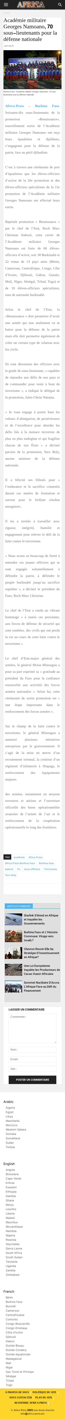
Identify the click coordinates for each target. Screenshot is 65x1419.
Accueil (6, 13)
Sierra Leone (14, 1249)
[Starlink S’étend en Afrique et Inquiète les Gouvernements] (13, 919)
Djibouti (11, 1337)
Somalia (11, 1134)
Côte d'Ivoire (14, 1333)
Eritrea (10, 1183)
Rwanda (11, 1240)
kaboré (9, 869)
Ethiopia (11, 1192)
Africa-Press (14, 106)
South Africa (14, 1253)
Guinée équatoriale (18, 1354)
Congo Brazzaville (18, 1324)
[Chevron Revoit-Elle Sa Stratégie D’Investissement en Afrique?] (13, 953)
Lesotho (11, 1209)
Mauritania (12, 1121)
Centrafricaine (15, 1315)
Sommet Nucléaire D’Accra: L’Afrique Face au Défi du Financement (42, 986)
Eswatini (11, 1187)
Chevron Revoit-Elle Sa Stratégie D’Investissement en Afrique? (41, 953)
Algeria (10, 1108)
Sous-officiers (32, 869)
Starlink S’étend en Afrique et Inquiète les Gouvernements (41, 919)
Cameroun (12, 1311)
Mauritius (12, 1222)
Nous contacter (20, 1397)
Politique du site (44, 1392)
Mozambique (14, 1227)
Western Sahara (16, 1130)
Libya (9, 1117)
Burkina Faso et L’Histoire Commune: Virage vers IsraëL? (41, 936)
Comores (12, 1319)
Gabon (10, 1341)
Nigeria (10, 1235)
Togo (9, 1385)
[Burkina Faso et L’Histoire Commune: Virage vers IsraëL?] (13, 936)
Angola (10, 1170)
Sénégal (11, 1376)
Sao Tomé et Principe (20, 1372)
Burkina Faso (47, 106)
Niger (9, 1368)
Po (18, 869)
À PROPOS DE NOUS (17, 1392)
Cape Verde (13, 1179)
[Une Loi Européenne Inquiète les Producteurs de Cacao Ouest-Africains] (13, 970)
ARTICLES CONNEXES (19, 906)
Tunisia (10, 1147)
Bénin (9, 1298)
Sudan (10, 1143)
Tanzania (11, 1262)
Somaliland (13, 1138)
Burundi (11, 1306)
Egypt (10, 1112)
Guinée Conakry (16, 1350)
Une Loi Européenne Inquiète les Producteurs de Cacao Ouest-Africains (42, 970)
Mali (8, 1363)
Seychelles (13, 1244)
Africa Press (35, 857)
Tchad (10, 1381)
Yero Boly (10, 875)
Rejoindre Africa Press (31, 1403)
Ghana (10, 1200)
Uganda (11, 1266)
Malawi (10, 1218)
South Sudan (14, 1257)
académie (19, 857)
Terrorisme (50, 869)
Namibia (11, 1231)
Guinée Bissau (15, 1346)
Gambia (11, 1196)
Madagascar (14, 1359)
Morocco (12, 1125)
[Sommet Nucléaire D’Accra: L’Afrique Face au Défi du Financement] (13, 987)
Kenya (10, 1205)
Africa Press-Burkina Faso (20, 863)
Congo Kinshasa (16, 1328)
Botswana (12, 1174)
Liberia (10, 1214)
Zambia (10, 1270)
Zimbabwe (12, 1275)
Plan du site (43, 1397)
